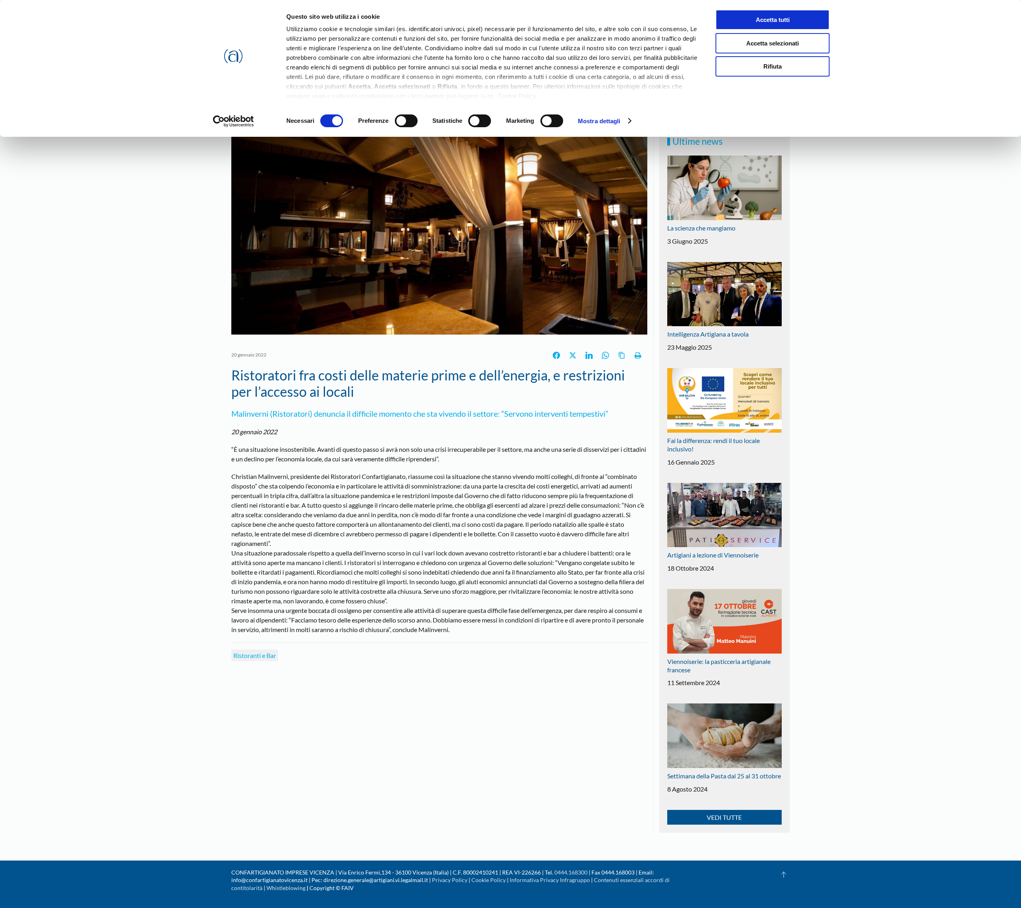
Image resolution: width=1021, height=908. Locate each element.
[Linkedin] (589, 355)
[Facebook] (556, 355)
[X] (573, 355)
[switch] (406, 120)
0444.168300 (570, 872)
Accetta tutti (773, 19)
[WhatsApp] (605, 355)
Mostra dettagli (599, 121)
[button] (784, 874)
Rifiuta (772, 66)
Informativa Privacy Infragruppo (550, 879)
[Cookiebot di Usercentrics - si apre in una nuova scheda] (233, 121)
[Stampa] (638, 355)
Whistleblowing (286, 887)
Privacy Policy (449, 879)
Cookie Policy (488, 879)
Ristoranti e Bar (254, 655)
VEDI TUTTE (724, 817)
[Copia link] (622, 355)
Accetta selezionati (772, 43)
